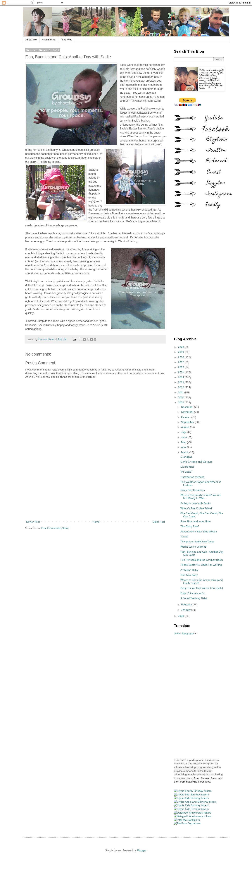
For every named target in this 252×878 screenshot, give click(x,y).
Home (96, 521)
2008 (181, 615)
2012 (181, 387)
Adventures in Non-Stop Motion (198, 531)
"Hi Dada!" (186, 471)
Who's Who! (49, 39)
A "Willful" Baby (189, 569)
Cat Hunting (187, 466)
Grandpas (186, 456)
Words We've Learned (193, 546)
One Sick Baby (189, 574)
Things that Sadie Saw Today (197, 541)
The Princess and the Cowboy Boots (201, 559)
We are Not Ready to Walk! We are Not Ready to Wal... (200, 496)
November (187, 411)
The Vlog (67, 39)
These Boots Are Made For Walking (201, 564)
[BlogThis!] (84, 339)
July (184, 432)
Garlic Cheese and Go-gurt (196, 461)
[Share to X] (88, 339)
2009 (181, 402)
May (184, 442)
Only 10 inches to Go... (193, 593)
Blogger (141, 850)
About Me (31, 39)
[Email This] (81, 339)
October (186, 417)
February (187, 604)
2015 (181, 372)
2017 (181, 362)
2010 (181, 397)
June (184, 437)
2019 (181, 352)
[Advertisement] (95, 489)
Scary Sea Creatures (192, 489)
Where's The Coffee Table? (196, 508)
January (186, 609)
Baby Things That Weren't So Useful (201, 588)
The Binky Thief (189, 526)
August (185, 427)
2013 (181, 382)
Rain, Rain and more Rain (195, 521)
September (188, 422)
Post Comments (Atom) (55, 528)
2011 (181, 392)
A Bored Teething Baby (193, 598)
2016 (181, 367)
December (187, 406)
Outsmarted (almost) (192, 476)
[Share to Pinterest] (95, 339)
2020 (181, 347)
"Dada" (184, 536)
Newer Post (33, 521)
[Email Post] (74, 339)
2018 (181, 357)
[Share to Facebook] (91, 339)
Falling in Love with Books (195, 503)
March (185, 452)
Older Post (159, 521)
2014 (181, 377)
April (184, 447)
